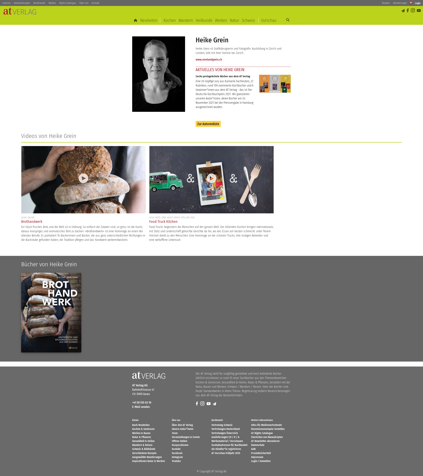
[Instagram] (413, 11)
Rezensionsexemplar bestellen (268, 429)
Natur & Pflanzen (141, 437)
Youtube (176, 461)
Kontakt (95, 2)
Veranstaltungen (22, 2)
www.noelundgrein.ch (209, 59)
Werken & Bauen (141, 433)
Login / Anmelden (260, 461)
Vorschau (268, 20)
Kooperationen (180, 445)
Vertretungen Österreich (225, 433)
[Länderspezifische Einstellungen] (410, 2)
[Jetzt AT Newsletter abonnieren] (403, 11)
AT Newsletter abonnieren (265, 441)
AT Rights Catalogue (262, 433)
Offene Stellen (179, 441)
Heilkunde (204, 20)
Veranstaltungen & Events (186, 437)
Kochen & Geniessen (143, 429)
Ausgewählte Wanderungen (147, 457)
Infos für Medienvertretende (266, 425)
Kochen (170, 20)
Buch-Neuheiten (141, 425)
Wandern (185, 20)
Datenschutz (257, 445)
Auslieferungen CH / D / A (225, 437)
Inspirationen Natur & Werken (148, 461)
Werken (221, 20)
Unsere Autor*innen (182, 429)
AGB (253, 449)
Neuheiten (148, 20)
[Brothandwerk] (51, 312)
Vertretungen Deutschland (226, 429)
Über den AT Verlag (182, 425)
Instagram (177, 457)
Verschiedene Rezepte (144, 453)
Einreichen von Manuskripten (267, 437)
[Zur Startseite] (136, 20)
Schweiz (248, 20)
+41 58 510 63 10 (141, 402)
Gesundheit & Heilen (143, 441)
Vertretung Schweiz (222, 425)
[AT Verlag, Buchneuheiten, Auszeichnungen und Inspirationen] (19, 12)
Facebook (177, 453)
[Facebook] (407, 11)
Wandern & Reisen (142, 445)
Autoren (6, 2)
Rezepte (386, 2)
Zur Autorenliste (208, 124)
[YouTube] (419, 11)
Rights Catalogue (67, 2)
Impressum (257, 457)
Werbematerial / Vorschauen (227, 441)
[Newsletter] (215, 404)
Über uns (83, 2)
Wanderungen (400, 2)
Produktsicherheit (261, 453)
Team (175, 433)
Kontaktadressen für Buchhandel (229, 445)
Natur (234, 20)
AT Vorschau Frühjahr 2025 (226, 453)
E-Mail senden (141, 407)
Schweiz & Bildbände (143, 449)
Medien (52, 2)
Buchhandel (39, 2)
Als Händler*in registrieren (226, 449)
